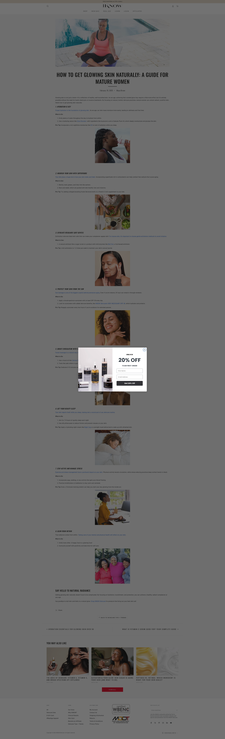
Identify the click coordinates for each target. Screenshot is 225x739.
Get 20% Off (129, 383)
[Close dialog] (144, 349)
